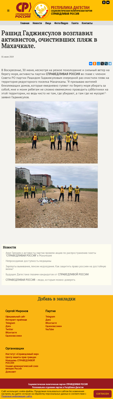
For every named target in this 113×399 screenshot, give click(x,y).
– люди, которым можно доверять (39, 280)
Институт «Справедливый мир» (22, 354)
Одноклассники (14, 335)
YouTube (49, 329)
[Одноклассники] (94, 63)
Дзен (8, 326)
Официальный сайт (15, 316)
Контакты (87, 23)
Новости (37, 23)
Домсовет (11, 371)
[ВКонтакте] (90, 63)
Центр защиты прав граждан (21, 357)
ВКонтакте (11, 332)
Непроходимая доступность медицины (27, 261)
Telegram (10, 323)
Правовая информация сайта (16, 396)
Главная (24, 23)
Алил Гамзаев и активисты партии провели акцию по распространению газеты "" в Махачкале (49, 254)
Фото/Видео (61, 23)
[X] (102, 63)
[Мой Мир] (98, 63)
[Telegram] (110, 63)
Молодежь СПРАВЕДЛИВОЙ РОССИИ (20, 361)
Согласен (102, 394)
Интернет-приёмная (16, 320)
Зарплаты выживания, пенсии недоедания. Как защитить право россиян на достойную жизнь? (54, 268)
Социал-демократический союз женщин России (22, 367)
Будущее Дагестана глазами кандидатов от (46, 275)
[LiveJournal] (106, 63)
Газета (75, 23)
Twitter (9, 329)
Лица (48, 23)
